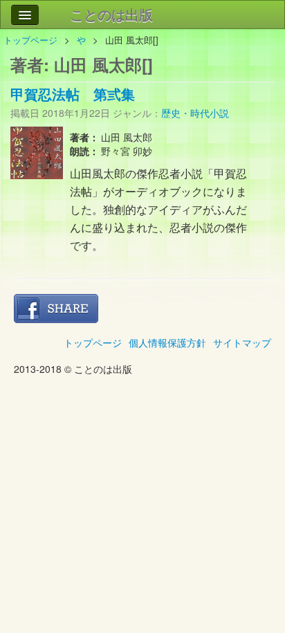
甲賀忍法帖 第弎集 (72, 94)
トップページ (30, 39)
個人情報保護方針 (167, 342)
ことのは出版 (111, 14)
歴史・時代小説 (195, 113)
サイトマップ (242, 342)
